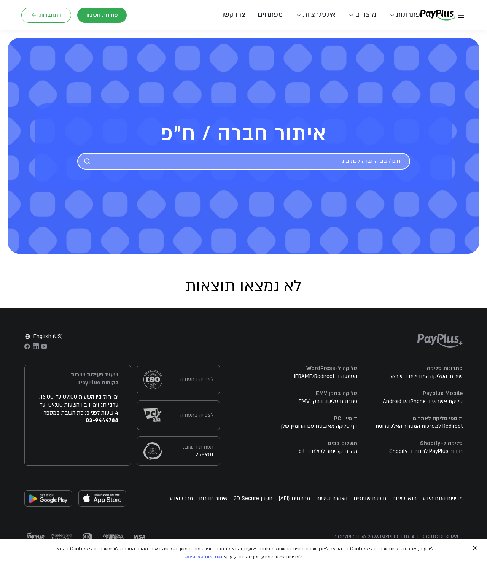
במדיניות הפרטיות (204, 557)
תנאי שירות (404, 498)
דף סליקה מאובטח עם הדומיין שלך (318, 426)
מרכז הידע (181, 498)
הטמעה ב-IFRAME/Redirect (325, 376)
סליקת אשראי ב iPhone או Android (423, 401)
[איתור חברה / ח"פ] (87, 161)
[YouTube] (44, 346)
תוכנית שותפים (369, 498)
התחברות (50, 15)
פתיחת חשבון (102, 15)
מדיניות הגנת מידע (443, 498)
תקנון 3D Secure (253, 498)
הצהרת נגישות (331, 498)
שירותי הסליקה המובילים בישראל (426, 376)
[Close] (475, 548)
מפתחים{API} (294, 498)
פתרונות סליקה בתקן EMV (328, 401)
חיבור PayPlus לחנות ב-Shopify (426, 451)
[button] (235, 15)
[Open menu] (461, 15)
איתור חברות (213, 498)
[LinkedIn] (36, 346)
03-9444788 (102, 420)
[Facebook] (27, 346)
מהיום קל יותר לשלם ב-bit (328, 451)
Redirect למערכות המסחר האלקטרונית (419, 426)
